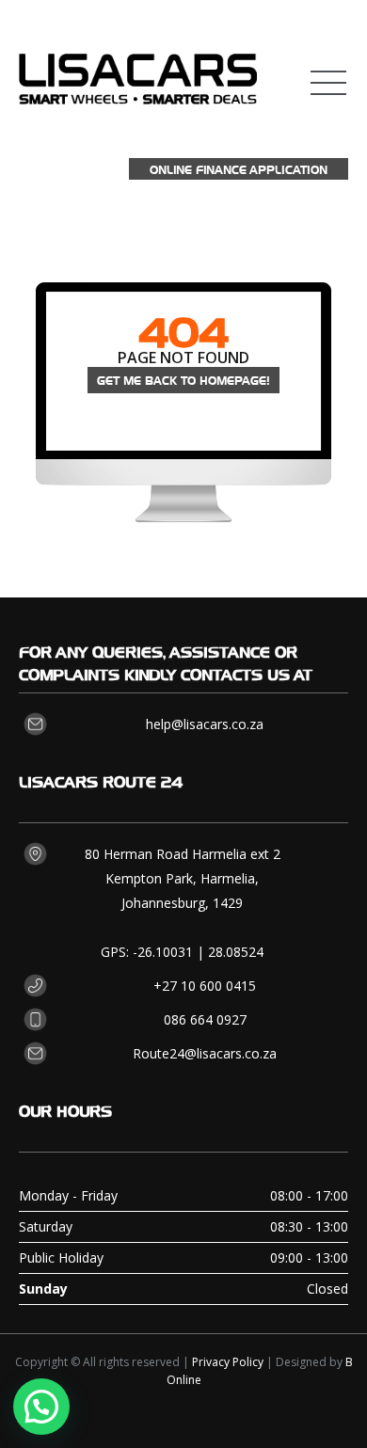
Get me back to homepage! (183, 379)
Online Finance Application (238, 169)
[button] (41, 1406)
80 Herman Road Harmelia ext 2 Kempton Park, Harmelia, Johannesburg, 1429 (182, 878)
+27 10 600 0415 (204, 986)
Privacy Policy (227, 1362)
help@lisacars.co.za (204, 724)
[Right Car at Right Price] (138, 70)
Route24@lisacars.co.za (205, 1053)
